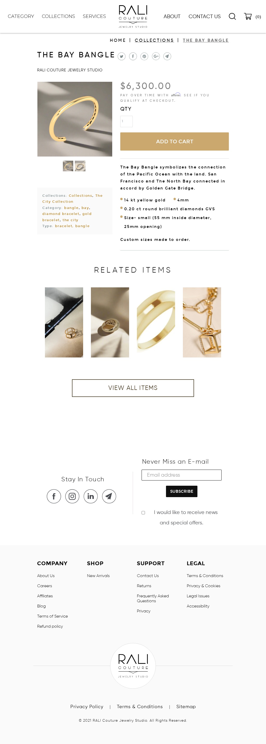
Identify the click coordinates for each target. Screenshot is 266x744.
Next (202, 326)
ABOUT (172, 16)
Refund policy (50, 627)
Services (94, 16)
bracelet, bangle (72, 226)
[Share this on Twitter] (120, 56)
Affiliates (45, 596)
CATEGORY (21, 16)
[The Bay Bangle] (74, 119)
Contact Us (205, 16)
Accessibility (198, 606)
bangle (71, 208)
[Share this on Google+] (155, 56)
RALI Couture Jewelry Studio (70, 70)
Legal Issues (198, 596)
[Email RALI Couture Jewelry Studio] (110, 496)
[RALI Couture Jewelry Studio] (133, 16)
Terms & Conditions (205, 576)
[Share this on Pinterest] (143, 56)
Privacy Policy (86, 707)
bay (85, 208)
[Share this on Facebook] (132, 56)
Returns (144, 586)
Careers (44, 586)
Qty (126, 109)
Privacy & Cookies (203, 586)
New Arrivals (98, 576)
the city (70, 220)
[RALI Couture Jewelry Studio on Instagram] (73, 496)
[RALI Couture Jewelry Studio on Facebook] (55, 496)
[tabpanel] (64, 322)
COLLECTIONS (58, 16)
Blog (41, 606)
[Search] (232, 16)
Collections (154, 40)
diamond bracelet (60, 214)
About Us (46, 576)
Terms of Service (52, 616)
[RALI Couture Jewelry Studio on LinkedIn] (92, 496)
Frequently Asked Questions (153, 598)
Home (118, 40)
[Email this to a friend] (166, 56)
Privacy (143, 611)
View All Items (133, 388)
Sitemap (186, 707)
